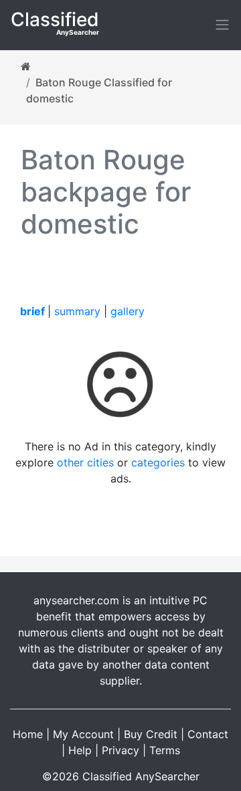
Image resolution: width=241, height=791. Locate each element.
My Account (83, 734)
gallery (127, 311)
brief (32, 311)
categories (158, 462)
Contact (207, 734)
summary (77, 311)
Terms (164, 750)
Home (28, 734)
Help (80, 750)
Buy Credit (150, 734)
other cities (85, 462)
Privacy (120, 750)
